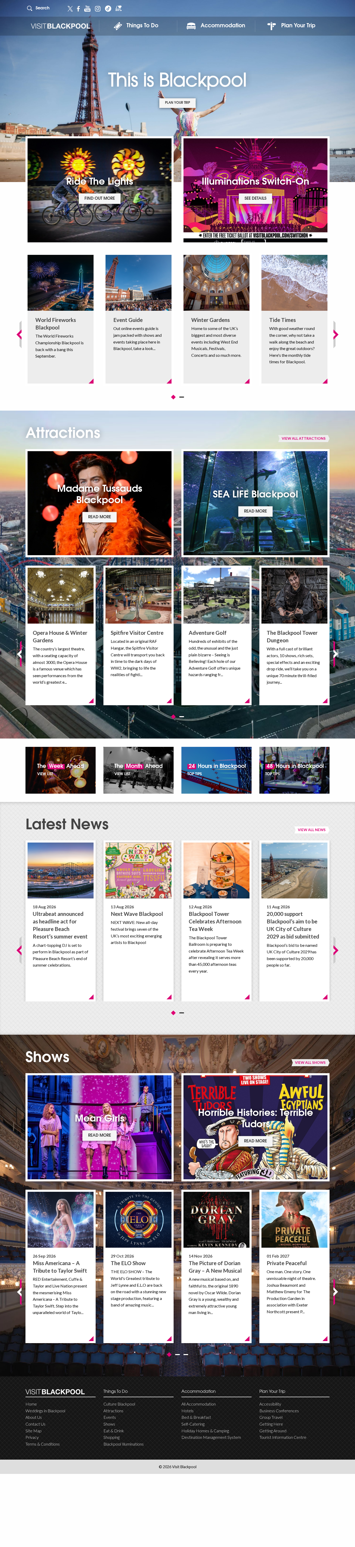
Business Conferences (279, 1410)
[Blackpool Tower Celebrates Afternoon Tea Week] (216, 870)
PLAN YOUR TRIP (177, 103)
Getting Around (272, 1430)
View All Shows (310, 1062)
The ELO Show (128, 1263)
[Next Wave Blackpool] (139, 870)
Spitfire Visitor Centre (137, 632)
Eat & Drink (113, 1430)
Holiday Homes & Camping (205, 1430)
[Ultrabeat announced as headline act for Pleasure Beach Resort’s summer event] (61, 870)
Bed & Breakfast (196, 1417)
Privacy (32, 1437)
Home (31, 1403)
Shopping (111, 1437)
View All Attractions (304, 438)
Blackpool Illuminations (123, 1443)
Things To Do (142, 26)
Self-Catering (193, 1423)
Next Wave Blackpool (137, 913)
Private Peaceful (287, 1263)
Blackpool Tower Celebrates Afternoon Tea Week (215, 921)
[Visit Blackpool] (60, 26)
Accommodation (223, 26)
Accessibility (270, 1403)
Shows (109, 1423)
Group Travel (270, 1417)
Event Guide (128, 319)
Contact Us (35, 1423)
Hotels (187, 1410)
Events (109, 1417)
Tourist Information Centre (282, 1437)
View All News (312, 829)
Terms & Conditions (42, 1443)
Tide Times (282, 319)
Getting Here (271, 1423)
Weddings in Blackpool (45, 1410)
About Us (33, 1417)
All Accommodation (198, 1403)
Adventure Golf (208, 632)
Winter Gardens (210, 319)
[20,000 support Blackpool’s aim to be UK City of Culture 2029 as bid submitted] (294, 870)
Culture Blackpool (119, 1403)
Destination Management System (211, 1437)
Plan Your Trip (298, 26)
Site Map (33, 1430)
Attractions (113, 1410)
